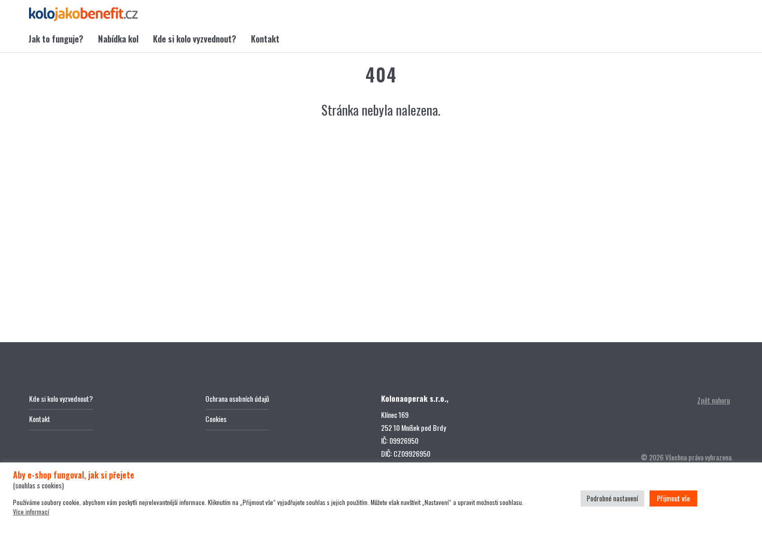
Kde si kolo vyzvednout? (194, 38)
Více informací (31, 511)
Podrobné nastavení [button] (612, 498)
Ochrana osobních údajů (237, 398)
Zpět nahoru (713, 400)
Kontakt (265, 38)
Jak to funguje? (56, 38)
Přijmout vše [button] (673, 498)
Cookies (216, 418)
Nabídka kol (118, 38)
